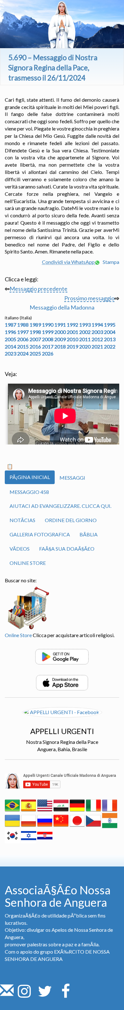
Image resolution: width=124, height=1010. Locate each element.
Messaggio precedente (38, 288)
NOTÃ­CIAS (22, 520)
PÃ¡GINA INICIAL (30, 477)
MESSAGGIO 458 (29, 492)
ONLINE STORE (28, 563)
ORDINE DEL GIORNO (71, 520)
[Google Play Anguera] (62, 656)
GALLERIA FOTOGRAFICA (40, 534)
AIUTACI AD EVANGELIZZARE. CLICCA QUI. (60, 506)
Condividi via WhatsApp (68, 262)
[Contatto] (7, 995)
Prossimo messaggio (89, 298)
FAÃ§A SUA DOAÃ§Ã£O (66, 549)
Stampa (110, 262)
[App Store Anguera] (62, 682)
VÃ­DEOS (20, 549)
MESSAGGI (72, 478)
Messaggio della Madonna (62, 307)
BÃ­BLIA (88, 534)
